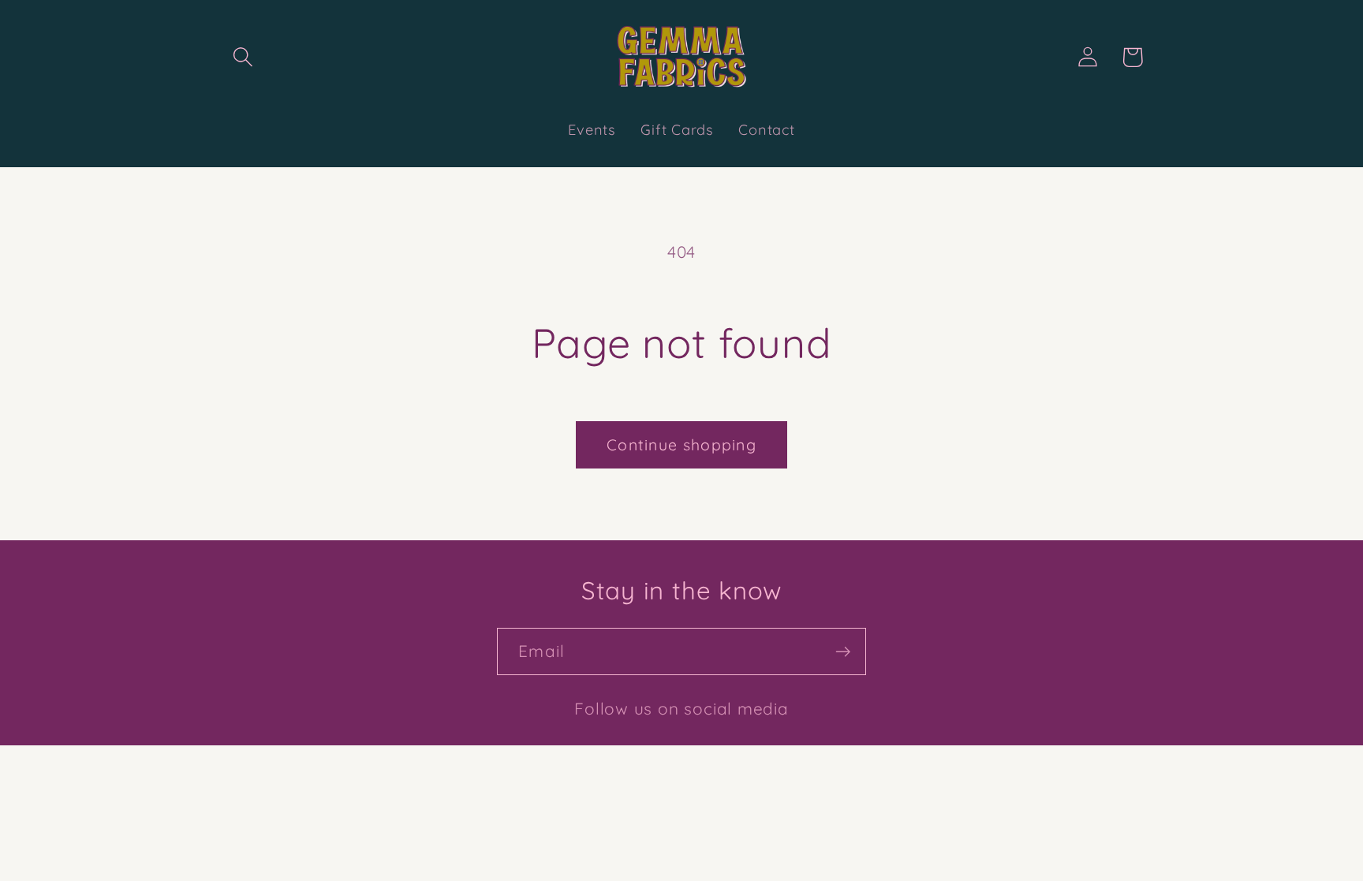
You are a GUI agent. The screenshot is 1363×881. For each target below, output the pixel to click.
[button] (242, 57)
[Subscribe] (842, 652)
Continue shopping (681, 444)
